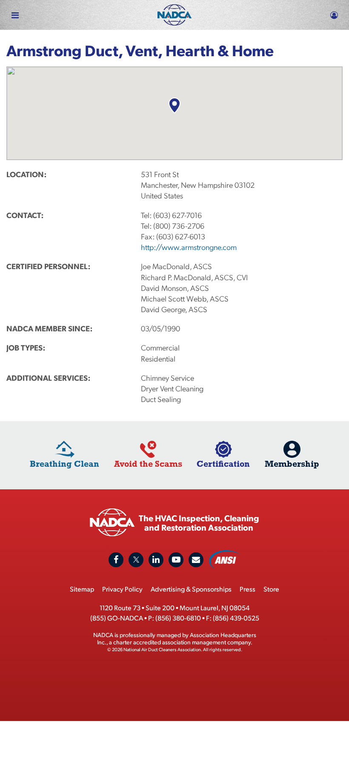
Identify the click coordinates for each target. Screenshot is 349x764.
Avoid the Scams (148, 463)
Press (247, 588)
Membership (292, 463)
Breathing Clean (64, 463)
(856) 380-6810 (178, 617)
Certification (223, 463)
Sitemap (82, 588)
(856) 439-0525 (236, 617)
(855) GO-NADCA (116, 617)
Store (271, 588)
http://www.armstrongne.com (189, 247)
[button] (174, 105)
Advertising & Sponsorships (191, 588)
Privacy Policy (122, 588)
